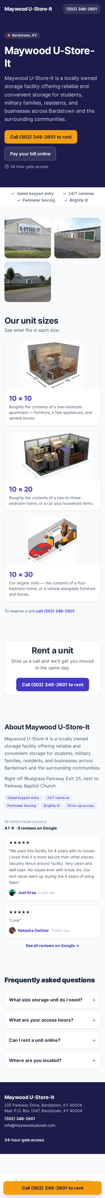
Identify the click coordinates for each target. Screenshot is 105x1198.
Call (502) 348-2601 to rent (41, 137)
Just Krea (27, 892)
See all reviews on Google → (52, 945)
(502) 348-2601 (81, 8)
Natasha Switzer (33, 930)
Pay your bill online (30, 153)
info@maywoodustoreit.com (29, 1125)
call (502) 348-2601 (55, 611)
